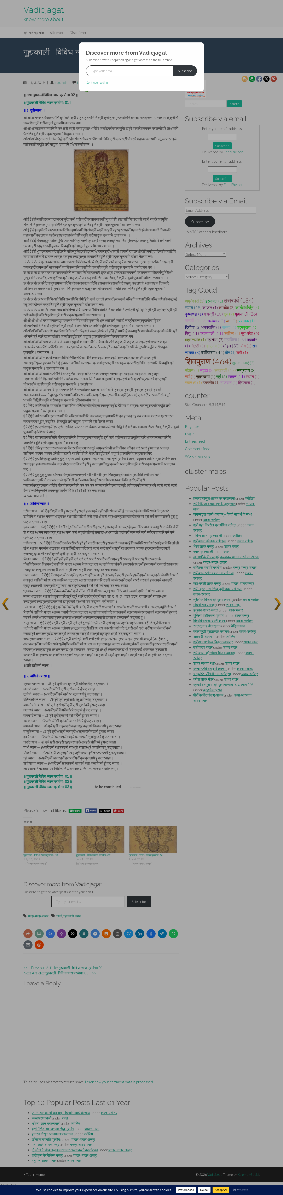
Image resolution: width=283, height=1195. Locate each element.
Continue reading (97, 82)
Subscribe (185, 71)
